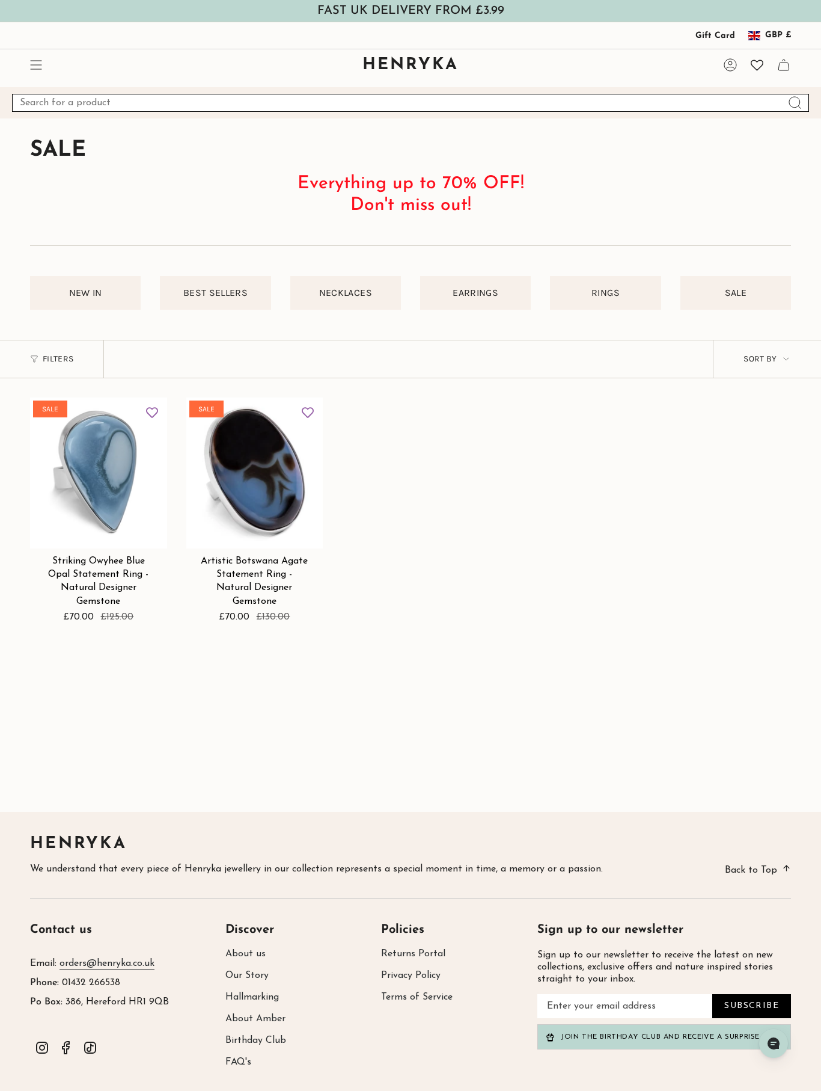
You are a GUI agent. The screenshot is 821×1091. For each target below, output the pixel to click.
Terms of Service (417, 997)
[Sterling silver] (117, 468)
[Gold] (323, 468)
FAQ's (238, 1062)
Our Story (247, 975)
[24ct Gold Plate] (134, 468)
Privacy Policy (411, 975)
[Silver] (306, 468)
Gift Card (715, 35)
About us (245, 954)
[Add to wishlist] (152, 413)
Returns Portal (413, 954)
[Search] (795, 103)
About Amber (255, 1019)
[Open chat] (773, 1043)
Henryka (78, 844)
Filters (58, 359)
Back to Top (751, 870)
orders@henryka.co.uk (107, 963)
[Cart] (784, 65)
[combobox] (410, 103)
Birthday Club (255, 1040)
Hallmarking (252, 997)
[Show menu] (36, 65)
